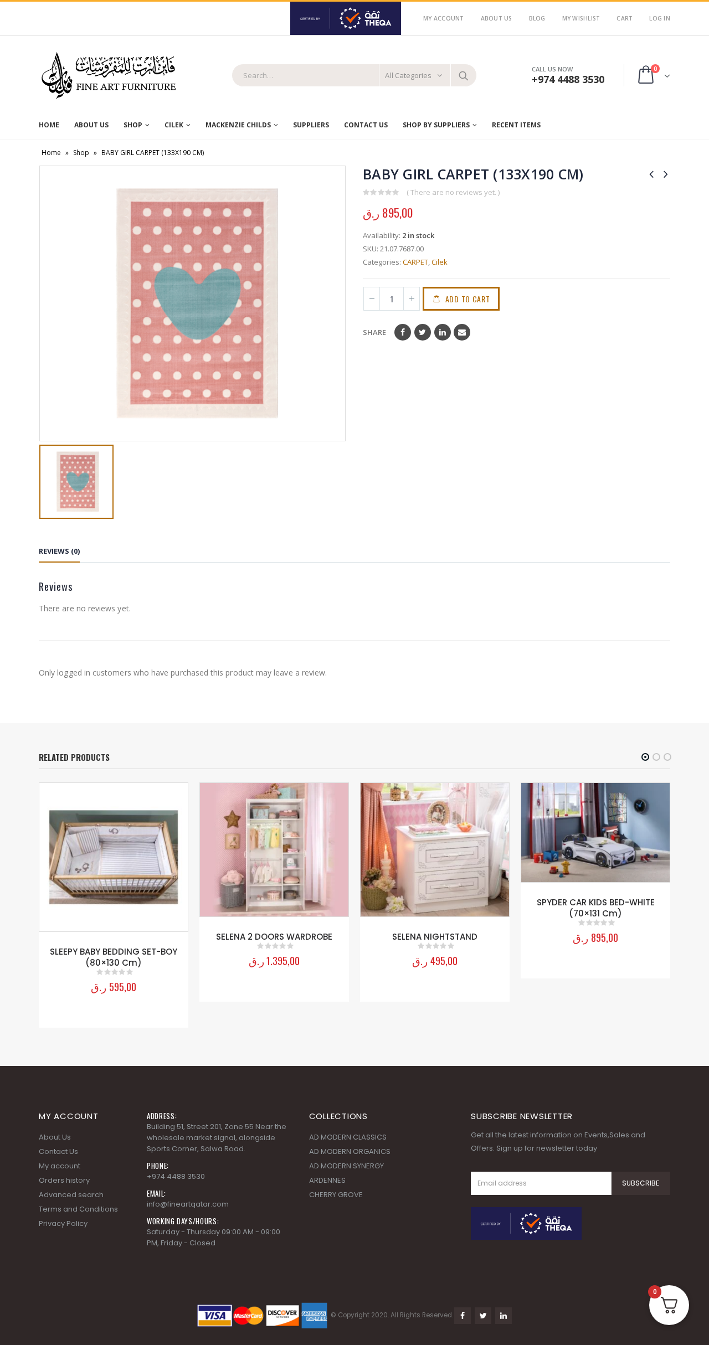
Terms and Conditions (78, 1209)
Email (462, 332)
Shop (133, 125)
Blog (537, 18)
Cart (624, 18)
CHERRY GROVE (336, 1194)
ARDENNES (327, 1180)
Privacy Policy (63, 1223)
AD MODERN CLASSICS (348, 1137)
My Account (443, 18)
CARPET (415, 262)
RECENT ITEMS (516, 125)
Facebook (402, 332)
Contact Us (366, 125)
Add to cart (467, 299)
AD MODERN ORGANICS (350, 1151)
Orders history (64, 1180)
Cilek (174, 125)
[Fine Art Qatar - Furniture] (108, 76)
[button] (645, 757)
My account (59, 1166)
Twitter (422, 332)
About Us (496, 18)
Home (49, 125)
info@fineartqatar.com (188, 1204)
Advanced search (71, 1194)
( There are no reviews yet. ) (453, 192)
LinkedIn (442, 332)
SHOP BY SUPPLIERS (436, 125)
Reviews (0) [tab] (59, 551)
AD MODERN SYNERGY (346, 1166)
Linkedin (503, 1315)
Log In (659, 18)
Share (374, 332)
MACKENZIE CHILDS (238, 125)
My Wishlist (581, 18)
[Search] (463, 75)
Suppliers (311, 125)
